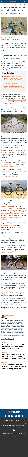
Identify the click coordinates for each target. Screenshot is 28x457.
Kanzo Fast (9, 45)
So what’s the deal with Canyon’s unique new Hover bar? (13, 82)
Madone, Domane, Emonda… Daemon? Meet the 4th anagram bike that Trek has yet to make (13, 78)
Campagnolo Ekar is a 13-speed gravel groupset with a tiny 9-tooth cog (14, 87)
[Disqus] (14, 392)
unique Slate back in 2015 (8, 164)
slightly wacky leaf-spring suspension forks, (13, 213)
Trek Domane (11, 152)
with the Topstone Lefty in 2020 (10, 166)
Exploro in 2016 (11, 171)
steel (13, 108)
